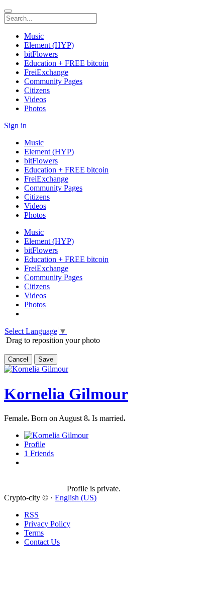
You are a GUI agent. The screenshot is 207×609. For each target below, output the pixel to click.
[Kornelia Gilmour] (35, 479)
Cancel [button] (18, 359)
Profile (34, 444)
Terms (34, 533)
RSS (31, 514)
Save (45, 359)
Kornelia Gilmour (66, 394)
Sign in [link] (15, 125)
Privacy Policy (47, 523)
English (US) (75, 497)
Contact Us (42, 542)
